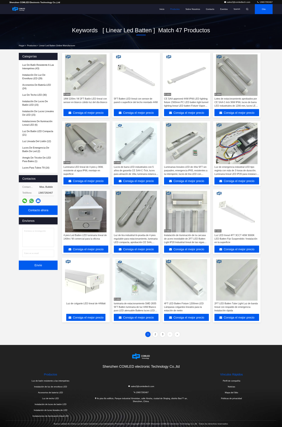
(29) (33, 77)
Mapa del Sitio (231, 392)
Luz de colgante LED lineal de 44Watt (85, 303)
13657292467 (266, 2)
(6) (37, 123)
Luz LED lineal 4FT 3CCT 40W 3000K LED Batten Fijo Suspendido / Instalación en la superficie (235, 239)
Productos (175, 9)
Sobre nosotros (193, 9)
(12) (36, 141)
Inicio (162, 9)
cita (264, 9)
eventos (224, 9)
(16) (35, 167)
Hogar (22, 45)
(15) (35, 103)
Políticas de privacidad (231, 398)
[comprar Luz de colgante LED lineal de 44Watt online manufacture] (85, 280)
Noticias (231, 386)
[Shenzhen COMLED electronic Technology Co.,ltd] (18, 9)
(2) (35, 149)
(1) (36, 159)
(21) (37, 133)
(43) (38, 67)
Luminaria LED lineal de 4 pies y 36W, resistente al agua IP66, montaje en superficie (83, 170)
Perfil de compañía (231, 381)
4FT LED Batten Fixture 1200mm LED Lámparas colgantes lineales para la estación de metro (184, 307)
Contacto (210, 9)
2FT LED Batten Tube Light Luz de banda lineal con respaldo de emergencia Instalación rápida (236, 307)
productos (31, 45)
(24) (36, 87)
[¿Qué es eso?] (31, 201)
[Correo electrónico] (38, 201)
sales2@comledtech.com (239, 2)
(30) (34, 95)
